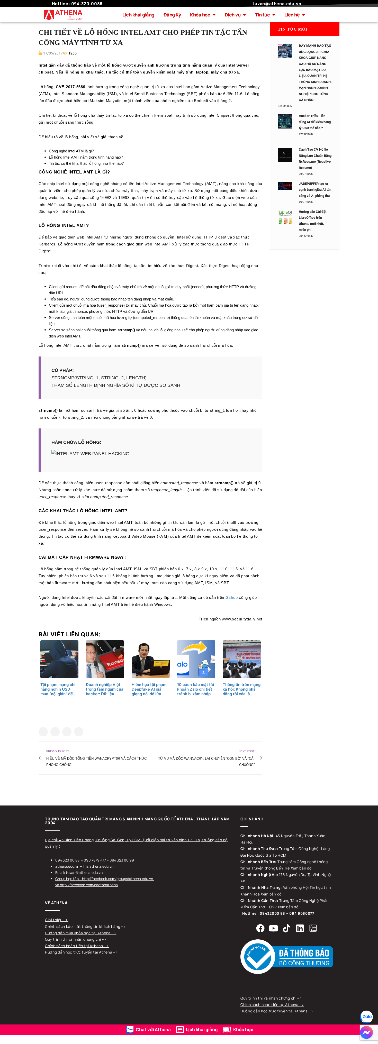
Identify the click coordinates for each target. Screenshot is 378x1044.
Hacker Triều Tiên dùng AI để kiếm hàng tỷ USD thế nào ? (315, 122)
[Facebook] (260, 928)
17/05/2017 (52, 53)
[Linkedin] (300, 928)
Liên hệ (292, 15)
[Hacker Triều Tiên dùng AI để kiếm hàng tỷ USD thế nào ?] (285, 121)
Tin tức (262, 15)
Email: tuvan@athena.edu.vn (79, 872)
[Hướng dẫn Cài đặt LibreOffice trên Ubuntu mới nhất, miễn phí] (285, 217)
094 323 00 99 (122, 860)
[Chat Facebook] (366, 1032)
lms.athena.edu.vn (98, 866)
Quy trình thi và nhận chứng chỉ (73, 939)
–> (66, 919)
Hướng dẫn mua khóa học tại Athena (78, 932)
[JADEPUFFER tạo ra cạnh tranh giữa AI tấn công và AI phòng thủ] (285, 186)
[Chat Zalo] (366, 1017)
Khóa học (200, 15)
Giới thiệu (54, 919)
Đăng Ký (172, 15)
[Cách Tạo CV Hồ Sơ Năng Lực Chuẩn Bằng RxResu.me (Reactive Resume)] (285, 155)
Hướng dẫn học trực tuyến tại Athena (79, 952)
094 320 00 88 (67, 860)
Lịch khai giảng (138, 15)
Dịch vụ (233, 15)
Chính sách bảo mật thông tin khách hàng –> (85, 926)
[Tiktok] (287, 928)
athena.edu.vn (67, 866)
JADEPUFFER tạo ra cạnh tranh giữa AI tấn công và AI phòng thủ (315, 190)
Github (232, 597)
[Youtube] (274, 928)
